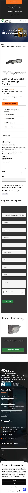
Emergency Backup (11, 126)
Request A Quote (14, 2)
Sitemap (4, 415)
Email (4, 176)
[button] (8, 356)
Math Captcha (6, 190)
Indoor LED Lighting (7, 399)
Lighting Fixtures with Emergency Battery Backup (13, 407)
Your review (5, 162)
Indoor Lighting (10, 118)
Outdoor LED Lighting (7, 403)
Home (2, 44)
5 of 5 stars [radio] (11, 159)
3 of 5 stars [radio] (7, 159)
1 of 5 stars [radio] (3, 159)
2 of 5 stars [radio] (5, 159)
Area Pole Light (12, 97)
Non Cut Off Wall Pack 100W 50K (14, 341)
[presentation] (23, 319)
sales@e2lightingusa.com (15, 11)
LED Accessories (10, 114)
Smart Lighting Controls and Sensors (11, 411)
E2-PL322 (11, 89)
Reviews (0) (6, 135)
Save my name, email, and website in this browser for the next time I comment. (12, 186)
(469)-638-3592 (15, 15)
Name (4, 171)
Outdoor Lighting (10, 122)
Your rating (5, 156)
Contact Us (11, 396)
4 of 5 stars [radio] (9, 159)
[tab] (7, 135)
